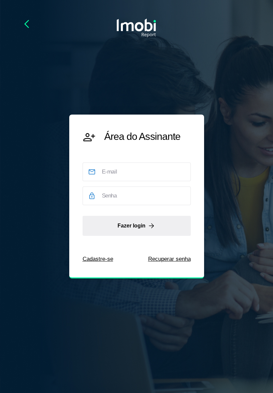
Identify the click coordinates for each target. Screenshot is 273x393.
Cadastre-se (98, 259)
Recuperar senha (169, 259)
